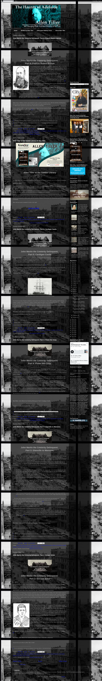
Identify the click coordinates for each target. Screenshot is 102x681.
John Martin (61, 131)
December (75, 274)
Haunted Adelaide (37, 219)
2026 (73, 262)
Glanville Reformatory (52, 131)
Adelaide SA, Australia (34, 134)
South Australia (27, 132)
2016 (73, 328)
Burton (28, 418)
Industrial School (54, 654)
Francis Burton (43, 131)
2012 (73, 336)
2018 (73, 324)
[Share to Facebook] (42, 129)
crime (29, 545)
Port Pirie (58, 330)
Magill (14, 655)
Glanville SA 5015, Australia (36, 657)
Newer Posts (17, 661)
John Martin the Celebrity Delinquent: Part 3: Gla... (79, 309)
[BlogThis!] (39, 129)
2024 (73, 267)
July (74, 285)
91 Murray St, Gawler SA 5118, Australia (39, 222)
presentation (59, 219)
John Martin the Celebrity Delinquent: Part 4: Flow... (79, 305)
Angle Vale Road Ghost (83, 237)
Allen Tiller (19, 219)
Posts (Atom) (22, 664)
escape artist (38, 654)
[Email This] (38, 129)
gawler (23, 219)
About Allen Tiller (60, 30)
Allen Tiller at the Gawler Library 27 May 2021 (29, 141)
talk (63, 219)
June (74, 287)
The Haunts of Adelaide (18, 221)
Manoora (15, 547)
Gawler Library (29, 219)
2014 (73, 332)
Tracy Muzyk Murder (82, 204)
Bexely (21, 131)
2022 (73, 271)
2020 (73, 320)
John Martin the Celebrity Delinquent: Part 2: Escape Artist (34, 555)
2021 (73, 273)
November (75, 276)
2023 (73, 269)
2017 (73, 326)
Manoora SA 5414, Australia (36, 548)
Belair (18, 131)
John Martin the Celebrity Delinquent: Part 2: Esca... (79, 312)
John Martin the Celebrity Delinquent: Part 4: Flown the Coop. (35, 340)
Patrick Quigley (29, 547)
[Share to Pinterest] (44, 129)
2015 (73, 330)
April (74, 291)
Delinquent (36, 131)
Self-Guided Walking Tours (44, 30)
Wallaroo (37, 132)
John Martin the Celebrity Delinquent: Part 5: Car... (79, 302)
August (75, 283)
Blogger (63, 676)
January (75, 317)
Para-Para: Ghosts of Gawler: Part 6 (83, 216)
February (75, 315)
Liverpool (53, 330)
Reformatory (19, 655)
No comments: (31, 128)
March (74, 293)
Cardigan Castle (26, 330)
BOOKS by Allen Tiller (27, 30)
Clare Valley (24, 545)
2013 (73, 334)
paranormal (53, 219)
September (75, 281)
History (43, 219)
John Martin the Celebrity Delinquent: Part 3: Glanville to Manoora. (37, 427)
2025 (73, 265)
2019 (73, 322)
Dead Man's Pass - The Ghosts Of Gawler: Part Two (83, 249)
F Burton (39, 545)
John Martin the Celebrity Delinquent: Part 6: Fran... (79, 295)
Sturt (33, 132)
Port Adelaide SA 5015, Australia (37, 333)
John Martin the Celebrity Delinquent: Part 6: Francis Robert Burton (37, 38)
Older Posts (63, 661)
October (75, 278)
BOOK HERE (33, 208)
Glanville (44, 654)
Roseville (21, 132)
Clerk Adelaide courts (29, 131)
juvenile (64, 545)
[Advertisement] (79, 57)
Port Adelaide (60, 418)
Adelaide (19, 418)
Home (15, 30)
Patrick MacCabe (22, 547)
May (74, 289)
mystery (48, 219)
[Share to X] (41, 129)
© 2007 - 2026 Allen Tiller (79, 371)
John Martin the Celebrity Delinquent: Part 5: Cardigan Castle (35, 229)
